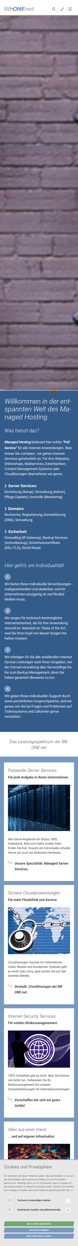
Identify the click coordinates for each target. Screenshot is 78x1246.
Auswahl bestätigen (39, 1230)
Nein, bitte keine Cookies (39, 1236)
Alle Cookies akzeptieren (39, 1224)
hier (71, 1190)
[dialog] (39, 1202)
